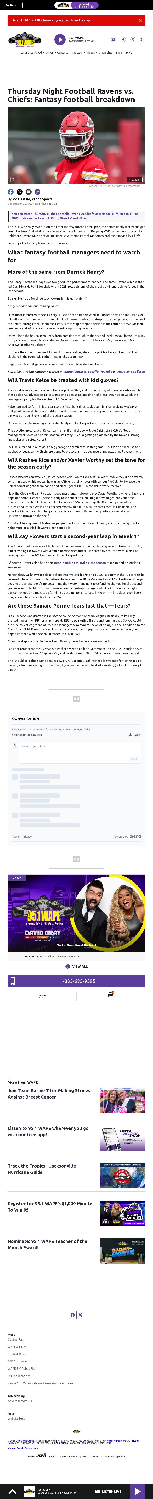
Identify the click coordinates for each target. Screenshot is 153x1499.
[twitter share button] (20, 192)
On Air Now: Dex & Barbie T (76, 945)
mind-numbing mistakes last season (80, 562)
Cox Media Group (25, 1440)
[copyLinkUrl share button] (37, 192)
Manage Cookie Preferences (23, 1448)
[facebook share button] (11, 192)
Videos (91, 52)
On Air (49, 52)
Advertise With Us (20, 1401)
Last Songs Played (31, 52)
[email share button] (29, 192)
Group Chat (105, 52)
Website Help (16, 1418)
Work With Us (17, 1346)
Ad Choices (61, 1443)
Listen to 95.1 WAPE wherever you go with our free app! (51, 20)
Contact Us (15, 1339)
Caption (134, 179)
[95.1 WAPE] (76, 5)
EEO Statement (18, 1361)
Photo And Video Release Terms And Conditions (40, 1383)
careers (86, 1443)
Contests (62, 52)
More (129, 52)
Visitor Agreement (116, 1440)
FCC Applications (19, 1376)
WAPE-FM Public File (21, 1368)
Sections (10, 5)
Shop (119, 52)
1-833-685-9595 (78, 981)
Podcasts (77, 52)
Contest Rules (17, 1354)
